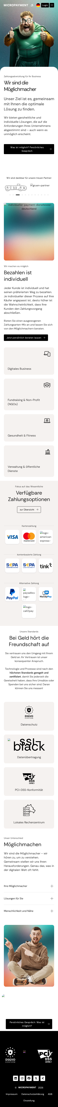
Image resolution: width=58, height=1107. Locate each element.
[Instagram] (22, 1078)
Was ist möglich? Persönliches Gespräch (27, 149)
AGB (50, 1094)
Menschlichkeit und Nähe (18, 911)
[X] (36, 1078)
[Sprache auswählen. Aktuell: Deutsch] (37, 5)
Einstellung (29, 1100)
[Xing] (42, 1078)
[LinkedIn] (15, 1078)
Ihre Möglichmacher (15, 886)
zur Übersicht (27, 509)
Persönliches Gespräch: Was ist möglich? (27, 1024)
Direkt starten (14, 161)
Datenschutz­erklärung (32, 1094)
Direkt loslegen (27, 1036)
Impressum (12, 1094)
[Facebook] (29, 1078)
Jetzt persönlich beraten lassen (24, 337)
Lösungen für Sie (13, 898)
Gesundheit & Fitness (22, 435)
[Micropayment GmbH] (16, 5)
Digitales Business (19, 369)
